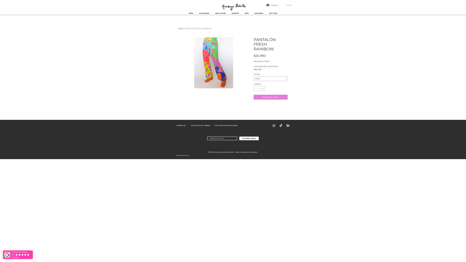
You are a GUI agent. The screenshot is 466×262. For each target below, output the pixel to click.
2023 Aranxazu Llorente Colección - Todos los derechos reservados (234, 152)
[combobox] (271, 78)
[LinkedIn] (288, 125)
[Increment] (262, 88)
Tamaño (257, 74)
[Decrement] (255, 88)
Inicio (180, 28)
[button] (289, 5)
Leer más (257, 69)
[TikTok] (281, 125)
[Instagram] (274, 125)
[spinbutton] (259, 88)
